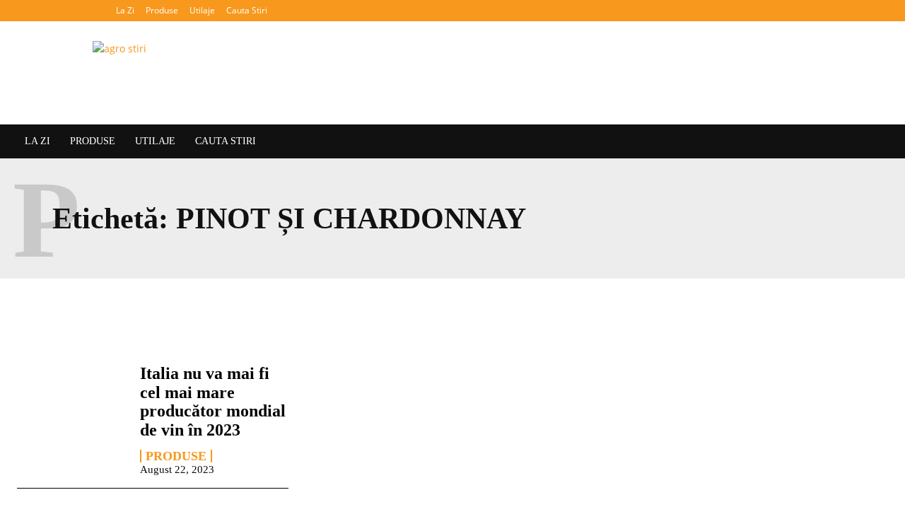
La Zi (125, 10)
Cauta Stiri (246, 10)
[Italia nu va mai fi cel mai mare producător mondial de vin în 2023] (71, 407)
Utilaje (202, 10)
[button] (880, 10)
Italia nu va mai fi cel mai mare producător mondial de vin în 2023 (213, 401)
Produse (162, 10)
